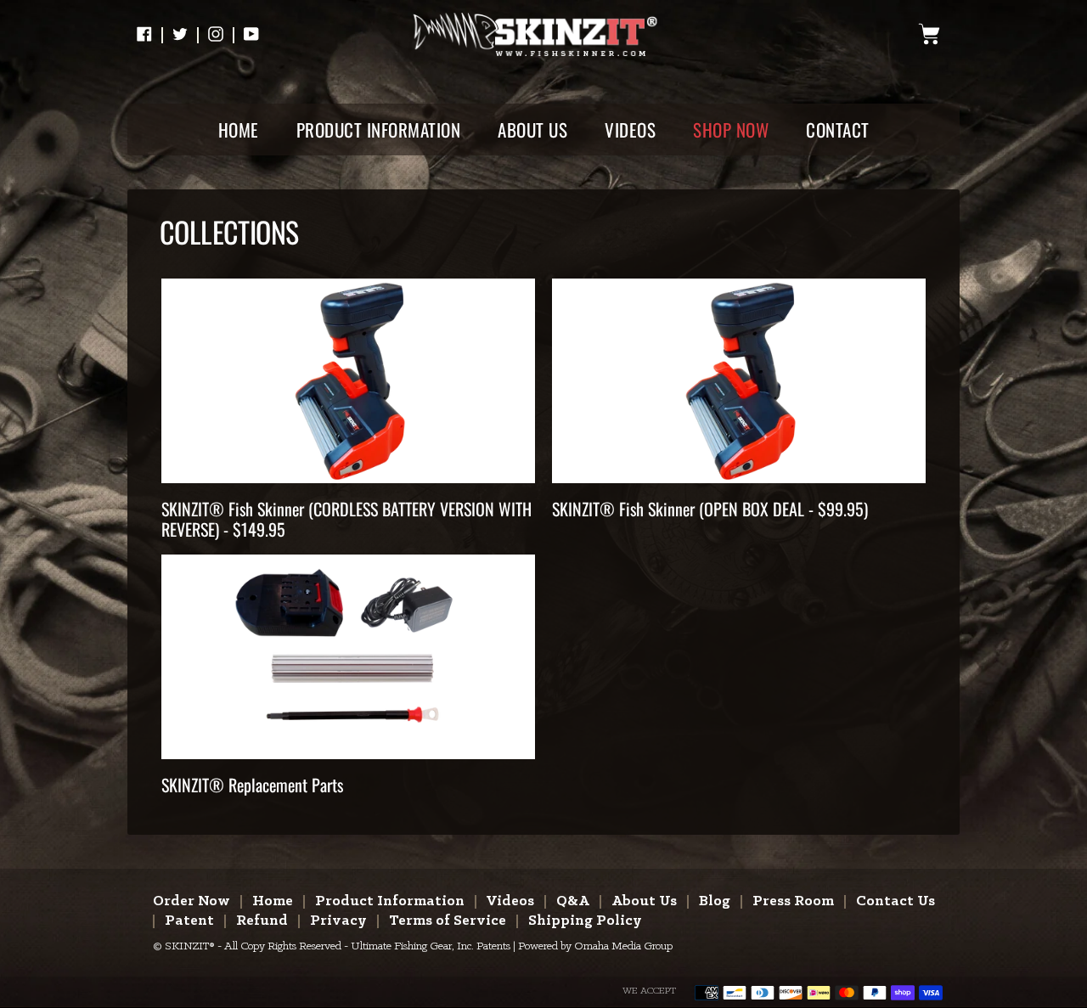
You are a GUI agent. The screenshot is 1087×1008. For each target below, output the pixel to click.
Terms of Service (447, 921)
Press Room (793, 901)
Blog (714, 901)
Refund (262, 921)
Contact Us (895, 901)
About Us (644, 901)
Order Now (191, 901)
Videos (510, 901)
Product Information (390, 901)
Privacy (338, 921)
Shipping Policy (585, 921)
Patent (189, 921)
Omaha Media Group (623, 946)
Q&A (572, 901)
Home (272, 901)
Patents (493, 946)
